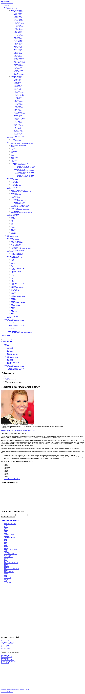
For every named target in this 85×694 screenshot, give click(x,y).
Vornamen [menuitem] (6, 7)
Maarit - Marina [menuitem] (18, 46)
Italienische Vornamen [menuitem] (20, 164)
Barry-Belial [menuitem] (17, 83)
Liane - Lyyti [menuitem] (17, 44)
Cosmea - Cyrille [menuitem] (18, 26)
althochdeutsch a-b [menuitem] (15, 179)
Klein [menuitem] (12, 277)
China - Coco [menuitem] (17, 25)
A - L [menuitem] (12, 326)
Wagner (6, 573)
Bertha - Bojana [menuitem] (18, 19)
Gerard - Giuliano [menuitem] (18, 104)
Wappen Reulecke (5, 655)
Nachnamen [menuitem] (7, 235)
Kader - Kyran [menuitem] (18, 112)
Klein (5, 543)
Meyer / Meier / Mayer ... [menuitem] (17, 287)
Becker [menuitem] (12, 260)
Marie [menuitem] (12, 155)
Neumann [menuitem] (13, 292)
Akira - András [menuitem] (18, 79)
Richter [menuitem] (12, 295)
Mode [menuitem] (8, 142)
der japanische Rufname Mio (8, 661)
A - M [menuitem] (12, 322)
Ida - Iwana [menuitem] (17, 37)
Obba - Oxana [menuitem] (17, 52)
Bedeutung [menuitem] (10, 178)
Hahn (5, 533)
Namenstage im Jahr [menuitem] (12, 215)
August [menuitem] (12, 227)
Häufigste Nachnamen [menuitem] (13, 256)
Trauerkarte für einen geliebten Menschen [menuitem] (21, 212)
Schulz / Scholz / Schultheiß (11, 569)
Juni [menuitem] (12, 224)
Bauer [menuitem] (12, 259)
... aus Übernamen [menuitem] (15, 245)
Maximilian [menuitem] (14, 151)
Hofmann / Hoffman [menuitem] (16, 271)
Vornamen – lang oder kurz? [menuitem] (21, 205)
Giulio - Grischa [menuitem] (18, 106)
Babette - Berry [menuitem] (18, 17)
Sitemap (27, 689)
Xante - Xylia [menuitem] (17, 71)
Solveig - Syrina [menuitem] (18, 64)
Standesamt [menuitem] (14, 193)
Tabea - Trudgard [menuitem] (18, 65)
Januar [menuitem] (12, 217)
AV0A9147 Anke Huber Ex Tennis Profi (18, 430)
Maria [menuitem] (12, 158)
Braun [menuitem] (12, 262)
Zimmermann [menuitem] (14, 316)
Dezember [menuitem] (13, 233)
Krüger (6, 548)
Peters (5, 560)
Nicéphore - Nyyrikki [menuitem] (19, 118)
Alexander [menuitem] (13, 148)
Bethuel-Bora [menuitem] (17, 86)
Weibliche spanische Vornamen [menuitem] (25, 172)
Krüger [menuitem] (12, 281)
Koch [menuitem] (12, 278)
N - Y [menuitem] (12, 323)
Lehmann (6, 552)
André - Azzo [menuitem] (17, 80)
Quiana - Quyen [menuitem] (18, 55)
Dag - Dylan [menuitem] (17, 98)
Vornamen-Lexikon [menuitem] (12, 8)
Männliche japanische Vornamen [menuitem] (15, 320)
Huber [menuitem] (12, 272)
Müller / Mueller (8, 557)
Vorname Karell (5, 645)
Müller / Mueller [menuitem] (15, 290)
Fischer (6, 530)
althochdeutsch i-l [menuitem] (15, 184)
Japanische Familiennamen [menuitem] (14, 331)
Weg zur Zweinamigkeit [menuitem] (17, 254)
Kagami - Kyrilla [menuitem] (18, 40)
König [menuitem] (12, 284)
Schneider (6, 566)
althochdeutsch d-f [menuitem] (15, 181)
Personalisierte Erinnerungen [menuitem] (18, 145)
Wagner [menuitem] (13, 307)
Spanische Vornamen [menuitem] (19, 169)
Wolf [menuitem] (12, 314)
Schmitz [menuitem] (13, 298)
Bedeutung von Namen (7, 3)
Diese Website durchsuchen (8, 515)
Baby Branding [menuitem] (15, 211)
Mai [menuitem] (12, 223)
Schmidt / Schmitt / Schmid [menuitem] (18, 296)
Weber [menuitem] (12, 310)
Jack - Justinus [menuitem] (17, 110)
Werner (6, 579)
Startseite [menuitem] (6, 5)
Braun (5, 528)
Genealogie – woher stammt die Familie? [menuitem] (21, 248)
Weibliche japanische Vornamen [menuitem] (15, 325)
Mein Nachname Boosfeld (7, 642)
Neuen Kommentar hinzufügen (12, 479)
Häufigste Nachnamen (10, 520)
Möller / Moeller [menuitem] (15, 289)
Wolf (5, 581)
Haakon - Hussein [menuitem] (18, 107)
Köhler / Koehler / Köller (10, 549)
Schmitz (6, 564)
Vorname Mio (4, 647)
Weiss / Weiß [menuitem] (14, 311)
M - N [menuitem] (12, 328)
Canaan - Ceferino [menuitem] (19, 92)
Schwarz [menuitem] (13, 304)
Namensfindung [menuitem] (15, 214)
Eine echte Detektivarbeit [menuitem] (17, 253)
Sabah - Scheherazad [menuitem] (19, 61)
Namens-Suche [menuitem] (15, 199)
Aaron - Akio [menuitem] (17, 77)
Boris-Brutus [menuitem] (17, 88)
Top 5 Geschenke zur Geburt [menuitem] (18, 190)
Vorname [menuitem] (16, 196)
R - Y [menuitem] (12, 329)
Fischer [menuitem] (12, 263)
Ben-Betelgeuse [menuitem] (18, 85)
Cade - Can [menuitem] (17, 91)
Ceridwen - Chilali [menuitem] (19, 23)
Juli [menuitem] (11, 226)
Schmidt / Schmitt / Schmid (11, 563)
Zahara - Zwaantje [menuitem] (19, 74)
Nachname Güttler (5, 648)
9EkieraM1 (4, 430)
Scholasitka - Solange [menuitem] (19, 62)
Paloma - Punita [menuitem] (18, 53)
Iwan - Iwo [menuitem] (17, 109)
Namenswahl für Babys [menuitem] (20, 200)
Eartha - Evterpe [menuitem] (18, 31)
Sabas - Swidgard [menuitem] (18, 125)
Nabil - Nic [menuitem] (17, 116)
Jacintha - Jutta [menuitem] (18, 38)
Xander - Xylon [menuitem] (18, 133)
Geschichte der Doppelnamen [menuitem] (21, 209)
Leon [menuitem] (12, 149)
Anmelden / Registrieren (7, 335)
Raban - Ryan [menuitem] (17, 124)
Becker (6, 527)
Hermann (6, 536)
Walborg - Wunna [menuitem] (18, 70)
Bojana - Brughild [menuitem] (18, 20)
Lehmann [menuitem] (13, 286)
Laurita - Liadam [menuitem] (18, 43)
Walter (5, 575)
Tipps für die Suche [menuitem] (19, 203)
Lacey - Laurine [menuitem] (18, 41)
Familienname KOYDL (7, 644)
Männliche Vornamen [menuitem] (16, 76)
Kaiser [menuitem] (12, 274)
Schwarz (6, 570)
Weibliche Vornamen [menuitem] (16, 10)
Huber (5, 539)
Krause (6, 546)
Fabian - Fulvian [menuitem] (18, 101)
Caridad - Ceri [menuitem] (17, 22)
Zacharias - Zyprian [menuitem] (19, 136)
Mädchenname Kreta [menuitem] (19, 202)
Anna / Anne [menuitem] (14, 160)
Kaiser (5, 540)
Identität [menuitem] (13, 146)
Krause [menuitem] (12, 280)
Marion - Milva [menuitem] (18, 47)
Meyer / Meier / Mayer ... (10, 554)
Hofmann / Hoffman (9, 537)
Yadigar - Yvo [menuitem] (17, 134)
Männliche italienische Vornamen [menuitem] (26, 166)
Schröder (6, 567)
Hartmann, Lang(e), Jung (10, 534)
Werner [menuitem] (12, 313)
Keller (5, 542)
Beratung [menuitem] (9, 188)
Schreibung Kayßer (6, 658)
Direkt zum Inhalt (5, 1)
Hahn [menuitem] (12, 266)
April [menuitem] (12, 221)
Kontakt (22, 689)
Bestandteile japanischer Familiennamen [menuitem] (21, 332)
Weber (5, 576)
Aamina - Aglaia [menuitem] (18, 11)
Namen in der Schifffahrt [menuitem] (17, 250)
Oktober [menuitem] (13, 230)
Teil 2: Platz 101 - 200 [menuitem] (16, 257)
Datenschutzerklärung (13, 689)
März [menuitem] (12, 220)
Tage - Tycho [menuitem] (17, 127)
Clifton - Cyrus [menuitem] (18, 97)
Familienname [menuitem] (17, 194)
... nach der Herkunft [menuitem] (16, 241)
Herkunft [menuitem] (13, 139)
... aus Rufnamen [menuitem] (15, 239)
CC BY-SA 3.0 (33, 430)
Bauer (5, 525)
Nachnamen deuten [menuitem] (16, 247)
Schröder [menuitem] (13, 301)
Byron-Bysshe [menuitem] (17, 89)
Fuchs (5, 531)
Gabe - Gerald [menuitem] (17, 103)
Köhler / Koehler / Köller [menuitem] (17, 283)
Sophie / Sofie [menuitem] (14, 157)
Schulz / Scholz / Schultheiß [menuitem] (18, 302)
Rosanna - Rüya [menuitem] (18, 59)
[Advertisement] (42, 497)
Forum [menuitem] (9, 317)
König (5, 551)
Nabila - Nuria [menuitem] (17, 50)
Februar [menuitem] (13, 218)
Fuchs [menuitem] (12, 265)
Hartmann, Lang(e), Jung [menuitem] (17, 268)
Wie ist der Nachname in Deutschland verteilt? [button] (14, 433)
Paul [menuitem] (12, 152)
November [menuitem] (13, 232)
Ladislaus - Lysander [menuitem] (19, 113)
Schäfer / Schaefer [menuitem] (15, 305)
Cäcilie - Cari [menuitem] (17, 28)
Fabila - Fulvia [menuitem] (18, 32)
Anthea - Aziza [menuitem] (18, 16)
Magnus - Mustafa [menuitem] (18, 115)
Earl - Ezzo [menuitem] (17, 100)
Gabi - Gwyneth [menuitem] (18, 34)
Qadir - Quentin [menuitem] (18, 122)
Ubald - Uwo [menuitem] (17, 128)
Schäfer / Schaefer (9, 572)
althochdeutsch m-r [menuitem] (16, 185)
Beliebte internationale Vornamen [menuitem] (19, 163)
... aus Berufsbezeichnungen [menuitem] (18, 244)
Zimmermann (7, 582)
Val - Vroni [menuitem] (17, 68)
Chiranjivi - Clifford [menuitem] (19, 95)
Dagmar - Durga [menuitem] (18, 29)
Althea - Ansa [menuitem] (17, 14)
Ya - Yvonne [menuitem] (17, 73)
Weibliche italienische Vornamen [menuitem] (25, 167)
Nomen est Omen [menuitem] (15, 197)
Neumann (6, 558)
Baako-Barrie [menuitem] (17, 82)
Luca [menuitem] (12, 154)
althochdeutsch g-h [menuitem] (16, 182)
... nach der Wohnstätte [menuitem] (17, 242)
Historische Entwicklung (7, 660)
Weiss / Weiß (7, 578)
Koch (5, 545)
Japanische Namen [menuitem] (9, 319)
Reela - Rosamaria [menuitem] (19, 58)
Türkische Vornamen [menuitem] (19, 173)
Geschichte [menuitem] (10, 137)
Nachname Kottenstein (7, 641)
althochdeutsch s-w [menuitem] (16, 187)
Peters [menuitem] (12, 293)
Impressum (3, 689)
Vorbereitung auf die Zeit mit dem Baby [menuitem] (21, 191)
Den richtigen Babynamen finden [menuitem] (19, 206)
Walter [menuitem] (12, 308)
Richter (6, 561)
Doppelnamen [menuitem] (14, 208)
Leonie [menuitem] (12, 161)
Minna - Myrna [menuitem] (18, 49)
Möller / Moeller (8, 555)
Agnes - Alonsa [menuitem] (18, 13)
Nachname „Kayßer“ (6, 657)
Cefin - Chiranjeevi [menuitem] (19, 94)
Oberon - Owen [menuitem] (18, 119)
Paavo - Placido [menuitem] (18, 121)
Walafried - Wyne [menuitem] (18, 131)
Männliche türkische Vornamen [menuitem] (25, 175)
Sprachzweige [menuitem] (17, 140)
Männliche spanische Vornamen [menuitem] (25, 170)
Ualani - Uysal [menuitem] (18, 67)
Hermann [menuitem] (13, 269)
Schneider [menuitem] (13, 299)
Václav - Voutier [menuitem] (18, 130)
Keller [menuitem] (12, 275)
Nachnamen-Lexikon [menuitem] (12, 236)
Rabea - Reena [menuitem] (18, 56)
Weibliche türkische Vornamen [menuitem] (25, 176)
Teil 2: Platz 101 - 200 (10, 524)
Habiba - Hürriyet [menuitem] (18, 35)
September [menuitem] (13, 229)
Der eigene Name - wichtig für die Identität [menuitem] (22, 143)
